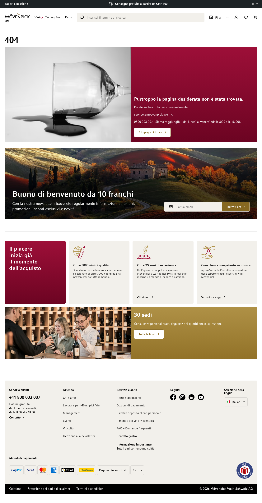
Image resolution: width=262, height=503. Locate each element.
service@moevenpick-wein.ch (154, 114)
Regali (69, 17)
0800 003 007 (143, 121)
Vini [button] (37, 17)
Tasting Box (52, 17)
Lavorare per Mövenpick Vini (82, 405)
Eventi (67, 420)
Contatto (15, 417)
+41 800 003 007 (24, 397)
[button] (254, 4)
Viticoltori (69, 428)
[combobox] (140, 17)
